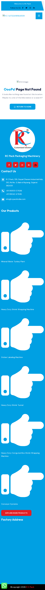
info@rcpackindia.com (15, 199)
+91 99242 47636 (14, 194)
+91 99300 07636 (14, 190)
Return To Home (24, 107)
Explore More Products (16, 513)
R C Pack (30, 587)
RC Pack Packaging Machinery (22, 156)
